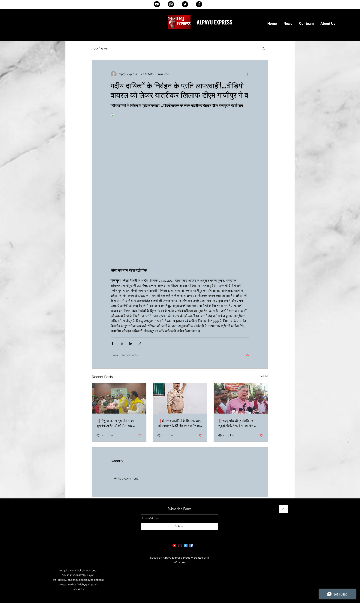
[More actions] (247, 74)
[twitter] (186, 545)
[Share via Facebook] (112, 343)
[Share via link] (140, 343)
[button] (263, 48)
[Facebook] (199, 4)
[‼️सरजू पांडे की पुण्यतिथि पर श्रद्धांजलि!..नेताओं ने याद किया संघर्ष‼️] (241, 398)
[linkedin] (180, 545)
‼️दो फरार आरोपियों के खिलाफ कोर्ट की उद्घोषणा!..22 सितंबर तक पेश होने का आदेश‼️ (180, 423)
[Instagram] (171, 4)
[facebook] (191, 545)
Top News (100, 48)
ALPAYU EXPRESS (214, 22)
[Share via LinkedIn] (131, 343)
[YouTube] (157, 4)
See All (264, 376)
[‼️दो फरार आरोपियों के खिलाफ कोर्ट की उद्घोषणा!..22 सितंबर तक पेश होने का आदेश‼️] (180, 398)
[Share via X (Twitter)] (121, 343)
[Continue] (283, 509)
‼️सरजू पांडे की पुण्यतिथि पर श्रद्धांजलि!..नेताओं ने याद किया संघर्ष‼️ (236, 423)
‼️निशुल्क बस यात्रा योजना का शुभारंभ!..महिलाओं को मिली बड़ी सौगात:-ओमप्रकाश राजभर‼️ (115, 423)
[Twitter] (185, 4)
